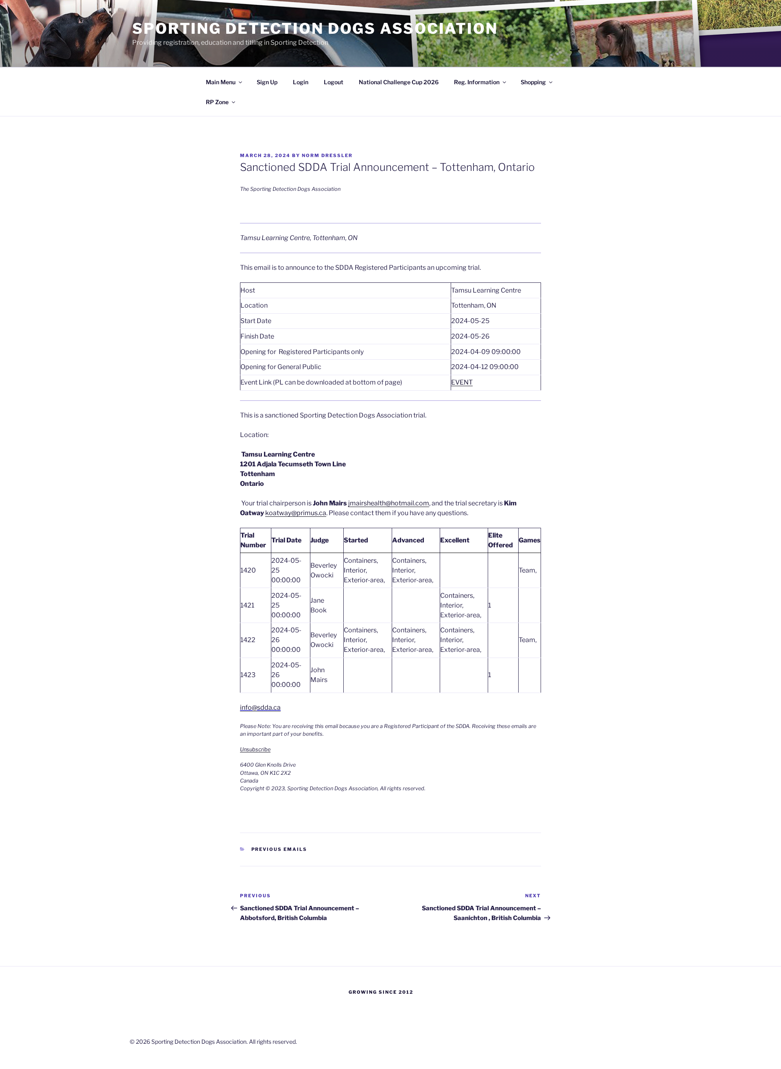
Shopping (533, 82)
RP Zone (217, 101)
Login (300, 82)
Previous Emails (279, 849)
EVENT (462, 382)
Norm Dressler (327, 155)
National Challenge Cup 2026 (398, 82)
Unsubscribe (255, 749)
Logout (333, 82)
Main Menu (221, 82)
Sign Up (267, 82)
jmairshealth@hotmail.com (388, 503)
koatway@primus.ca (295, 513)
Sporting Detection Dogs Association (315, 28)
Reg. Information (477, 82)
